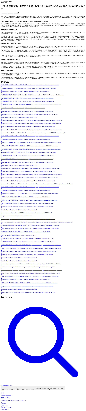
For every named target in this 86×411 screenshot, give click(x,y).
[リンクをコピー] (18, 13)
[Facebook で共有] (10, 13)
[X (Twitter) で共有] (4, 13)
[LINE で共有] (15, 13)
